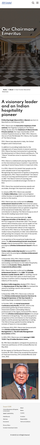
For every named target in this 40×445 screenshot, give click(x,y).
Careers (22, 413)
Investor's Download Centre (10, 427)
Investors (22, 416)
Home (5, 90)
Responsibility (23, 419)
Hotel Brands (6, 416)
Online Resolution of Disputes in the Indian (10, 410)
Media (22, 410)
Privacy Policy (6, 425)
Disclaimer (6, 421)
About (11, 90)
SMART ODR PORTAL (8, 413)
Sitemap (5, 419)
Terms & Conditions (25, 421)
